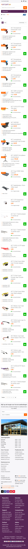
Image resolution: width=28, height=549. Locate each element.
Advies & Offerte (4, 464)
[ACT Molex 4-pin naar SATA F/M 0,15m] (24, 314)
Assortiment (3, 466)
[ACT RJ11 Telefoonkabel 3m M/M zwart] (24, 391)
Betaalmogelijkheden (19, 454)
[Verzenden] (25, 414)
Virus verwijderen (6, 505)
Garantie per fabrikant (7, 516)
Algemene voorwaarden (9, 536)
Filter (5, 22)
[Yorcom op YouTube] (11, 491)
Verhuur (4, 522)
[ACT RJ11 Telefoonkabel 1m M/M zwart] (24, 239)
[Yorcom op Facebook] (5, 491)
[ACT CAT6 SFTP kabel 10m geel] (24, 116)
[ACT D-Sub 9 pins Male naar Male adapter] (24, 300)
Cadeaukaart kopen (19, 457)
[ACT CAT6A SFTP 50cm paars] (24, 375)
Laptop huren (5, 526)
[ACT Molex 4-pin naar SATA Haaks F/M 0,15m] (24, 344)
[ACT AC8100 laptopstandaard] (24, 133)
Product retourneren (5, 471)
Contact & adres (4, 452)
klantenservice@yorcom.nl (8, 487)
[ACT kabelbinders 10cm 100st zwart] (24, 193)
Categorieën (5, 11)
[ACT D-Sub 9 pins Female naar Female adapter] (24, 285)
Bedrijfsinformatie (5, 454)
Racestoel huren (5, 530)
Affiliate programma (5, 457)
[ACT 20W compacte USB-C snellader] (24, 100)
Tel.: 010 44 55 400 (6, 486)
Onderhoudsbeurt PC (19, 505)
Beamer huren (5, 528)
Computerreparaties (19, 459)
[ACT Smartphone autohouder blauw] (24, 69)
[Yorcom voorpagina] (6, 4)
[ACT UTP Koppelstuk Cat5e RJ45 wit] (24, 208)
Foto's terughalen (6, 507)
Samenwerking (4, 455)
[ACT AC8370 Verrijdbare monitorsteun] (24, 165)
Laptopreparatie (5, 500)
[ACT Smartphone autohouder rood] (24, 37)
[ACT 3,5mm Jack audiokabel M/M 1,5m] (24, 360)
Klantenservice (5, 462)
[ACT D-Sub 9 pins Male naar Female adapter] (24, 269)
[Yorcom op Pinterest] (13, 491)
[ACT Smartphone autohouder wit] (24, 85)
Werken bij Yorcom (5, 459)
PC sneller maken (19, 502)
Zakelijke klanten (18, 452)
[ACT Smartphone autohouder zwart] (24, 53)
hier (19, 476)
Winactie (17, 524)
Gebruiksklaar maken (19, 503)
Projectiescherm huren (7, 531)
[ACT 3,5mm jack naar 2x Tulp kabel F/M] (24, 330)
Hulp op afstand (18, 516)
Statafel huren (5, 524)
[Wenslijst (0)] (24, 1)
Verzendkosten (18, 455)
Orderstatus (3, 469)
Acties (24, 538)
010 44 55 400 (6, 1)
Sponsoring (18, 538)
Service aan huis (18, 512)
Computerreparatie (6, 502)
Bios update (17, 507)
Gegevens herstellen (19, 519)
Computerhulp (19, 510)
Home (3, 14)
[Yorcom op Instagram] (8, 491)
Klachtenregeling (6, 538)
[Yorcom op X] (2, 491)
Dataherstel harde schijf (7, 503)
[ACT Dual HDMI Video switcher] (24, 179)
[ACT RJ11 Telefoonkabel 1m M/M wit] (24, 223)
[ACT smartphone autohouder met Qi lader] (24, 149)
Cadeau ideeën (18, 528)
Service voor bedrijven (20, 514)
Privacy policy (19, 536)
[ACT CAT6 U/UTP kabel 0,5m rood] (24, 255)
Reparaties (5, 498)
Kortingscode (18, 531)
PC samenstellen (18, 500)
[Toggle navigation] (25, 11)
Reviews (13, 538)
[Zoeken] (25, 7)
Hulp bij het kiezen (6, 517)
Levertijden (3, 468)
